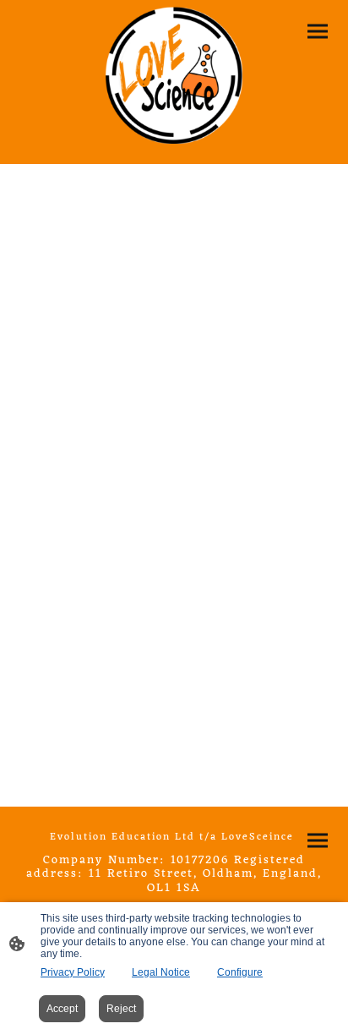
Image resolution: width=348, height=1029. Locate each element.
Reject (121, 1009)
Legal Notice (161, 972)
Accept (62, 1009)
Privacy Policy (73, 972)
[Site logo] (174, 75)
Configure (240, 972)
